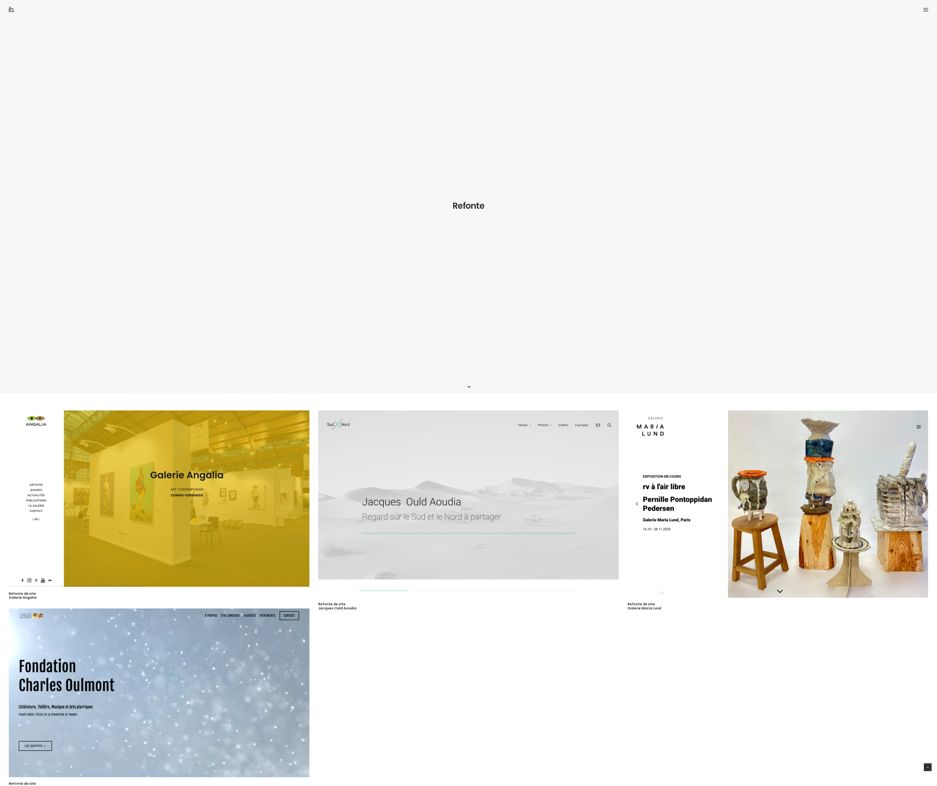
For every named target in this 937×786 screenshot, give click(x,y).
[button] (926, 9)
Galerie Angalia (23, 595)
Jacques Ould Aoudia (337, 606)
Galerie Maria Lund (644, 606)
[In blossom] (12, 10)
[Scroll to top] (928, 766)
